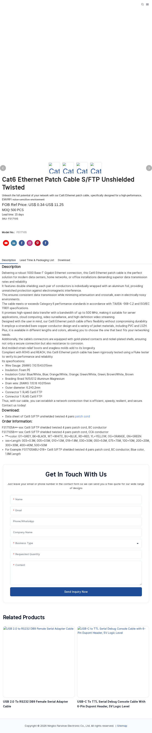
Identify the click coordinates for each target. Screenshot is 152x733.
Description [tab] (9, 260)
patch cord (82, 416)
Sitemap (122, 725)
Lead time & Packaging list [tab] (37, 260)
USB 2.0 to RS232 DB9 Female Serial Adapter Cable (35, 704)
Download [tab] (64, 260)
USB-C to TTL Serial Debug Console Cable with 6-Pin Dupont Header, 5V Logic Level (111, 704)
